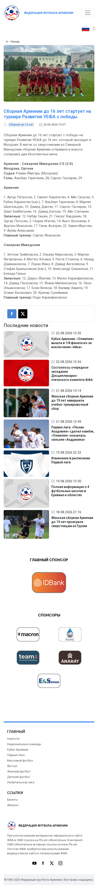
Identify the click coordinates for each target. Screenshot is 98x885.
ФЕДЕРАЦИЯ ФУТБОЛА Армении (48, 13)
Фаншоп (12, 805)
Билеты (12, 799)
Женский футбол (19, 771)
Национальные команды (24, 744)
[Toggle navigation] (87, 12)
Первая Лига (16, 755)
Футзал (12, 766)
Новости (13, 738)
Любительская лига (20, 782)
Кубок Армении (17, 749)
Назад (14, 41)
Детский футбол (18, 777)
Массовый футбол (20, 760)
